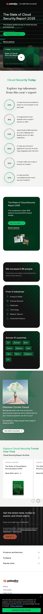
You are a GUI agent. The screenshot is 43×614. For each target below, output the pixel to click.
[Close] (40, 596)
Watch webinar (9, 41)
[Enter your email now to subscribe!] (21, 524)
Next (38, 501)
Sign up (9, 536)
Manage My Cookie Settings (21, 610)
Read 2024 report (12, 473)
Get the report (15, 223)
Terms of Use (7, 593)
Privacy (5, 586)
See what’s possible (12, 431)
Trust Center (7, 590)
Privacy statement (16, 606)
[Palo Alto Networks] (21, 3)
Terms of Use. (17, 531)
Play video (21, 57)
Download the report (13, 34)
